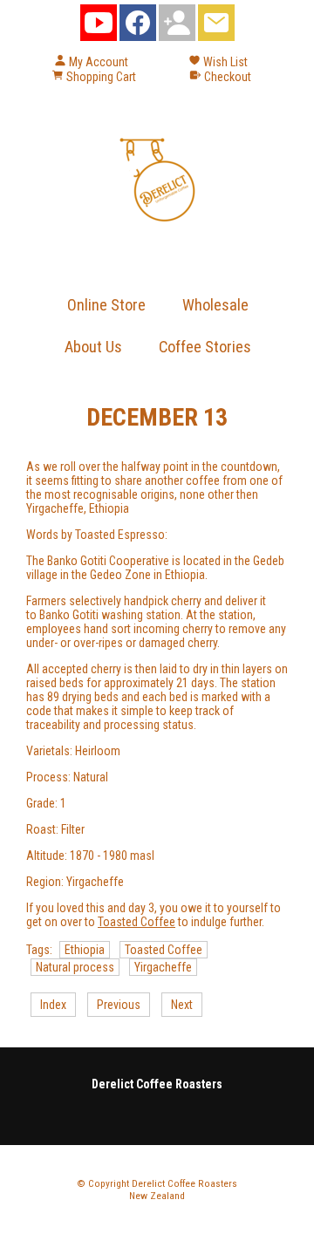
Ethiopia (85, 950)
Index (53, 1005)
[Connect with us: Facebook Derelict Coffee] (137, 27)
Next (182, 1005)
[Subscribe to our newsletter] (216, 27)
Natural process (75, 967)
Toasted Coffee (136, 922)
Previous (118, 1005)
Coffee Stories (205, 346)
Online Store (106, 305)
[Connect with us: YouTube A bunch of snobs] (98, 27)
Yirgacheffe (163, 967)
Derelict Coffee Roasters (184, 1183)
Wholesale (215, 305)
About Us (93, 346)
